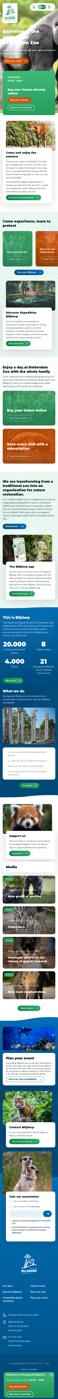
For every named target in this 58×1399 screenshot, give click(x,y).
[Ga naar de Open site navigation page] (49, 7)
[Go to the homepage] (10, 13)
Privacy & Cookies (29, 1369)
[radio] (23, 1201)
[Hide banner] (51, 1374)
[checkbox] (30, 1204)
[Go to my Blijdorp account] (33, 7)
